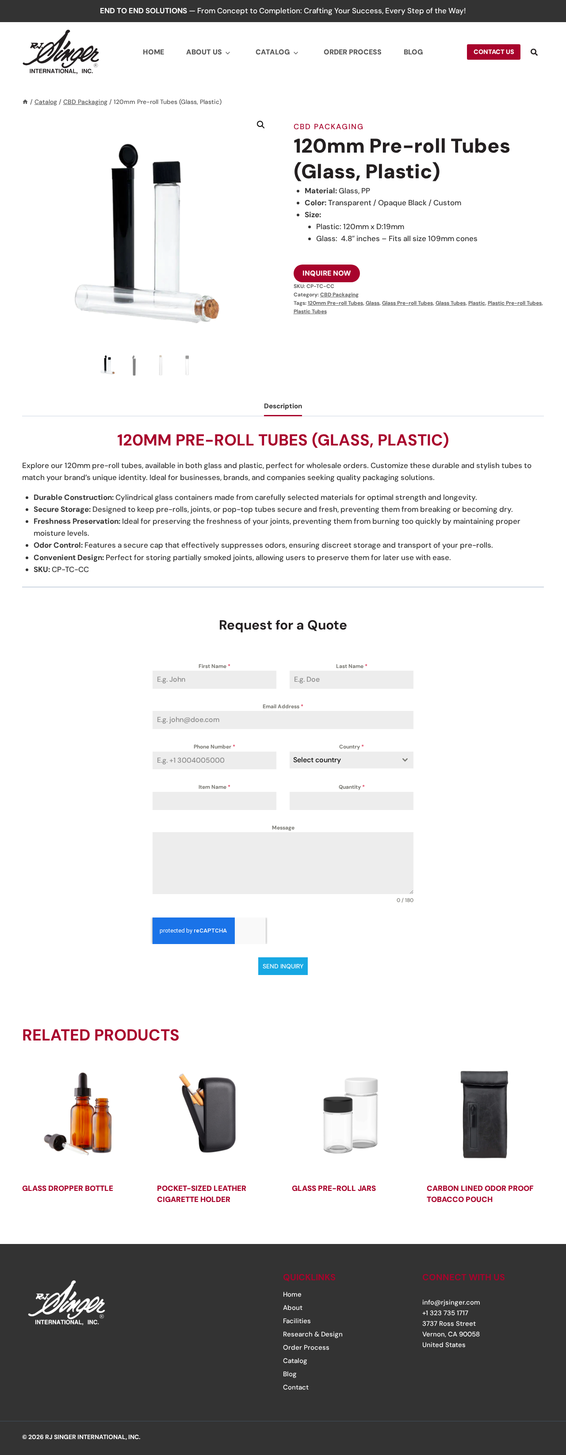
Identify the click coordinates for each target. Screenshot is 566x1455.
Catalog (273, 52)
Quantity (352, 787)
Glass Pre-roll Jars (334, 1188)
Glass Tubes (451, 303)
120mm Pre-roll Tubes (335, 303)
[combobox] (351, 760)
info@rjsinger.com (451, 1302)
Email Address (283, 706)
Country (351, 746)
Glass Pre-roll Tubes (407, 303)
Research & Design (313, 1334)
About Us (204, 52)
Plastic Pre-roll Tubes (515, 303)
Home (153, 52)
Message (283, 827)
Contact (296, 1387)
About (292, 1307)
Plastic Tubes (310, 311)
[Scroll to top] (532, 1394)
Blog (413, 52)
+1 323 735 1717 (445, 1313)
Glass (372, 303)
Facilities (297, 1321)
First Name (214, 666)
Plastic (476, 303)
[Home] (25, 102)
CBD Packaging (329, 126)
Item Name (214, 787)
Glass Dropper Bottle (67, 1188)
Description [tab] (283, 406)
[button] (261, 125)
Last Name (351, 666)
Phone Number (214, 746)
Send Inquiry (283, 966)
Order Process (353, 52)
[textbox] (343, 760)
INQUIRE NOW (326, 273)
